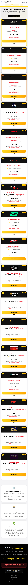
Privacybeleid (14, 575)
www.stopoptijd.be (17, 565)
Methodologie (14, 577)
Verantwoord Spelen (14, 581)
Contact (14, 579)
